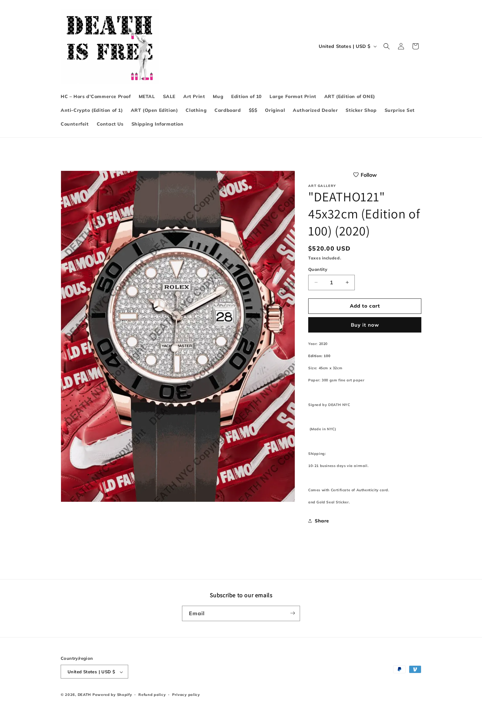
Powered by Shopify (112, 695)
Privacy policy (186, 694)
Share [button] (322, 521)
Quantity (317, 269)
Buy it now (365, 325)
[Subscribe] (292, 613)
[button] (386, 46)
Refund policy (152, 694)
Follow (369, 175)
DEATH (85, 695)
